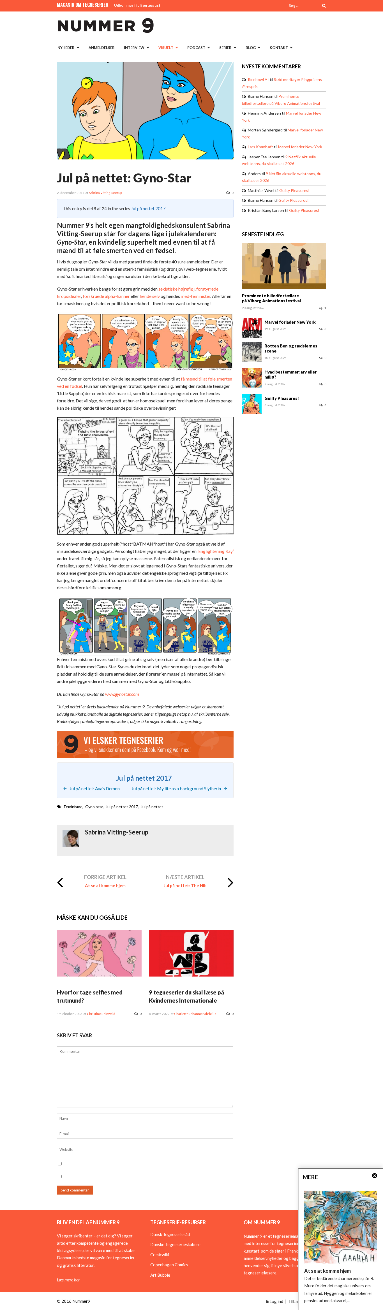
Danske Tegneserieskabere (175, 1244)
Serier (225, 47)
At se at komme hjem (105, 885)
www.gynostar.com (122, 694)
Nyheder (66, 47)
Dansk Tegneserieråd (170, 1234)
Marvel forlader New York (300, 146)
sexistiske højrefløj (176, 288)
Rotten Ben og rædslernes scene (290, 348)
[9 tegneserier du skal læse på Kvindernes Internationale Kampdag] (191, 974)
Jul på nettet (152, 806)
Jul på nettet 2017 (148, 208)
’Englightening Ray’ (215, 551)
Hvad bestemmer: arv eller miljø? (290, 374)
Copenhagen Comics (169, 1264)
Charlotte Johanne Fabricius (195, 1014)
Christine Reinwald (101, 1014)
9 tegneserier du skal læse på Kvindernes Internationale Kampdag (186, 1000)
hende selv (150, 296)
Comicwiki (159, 1254)
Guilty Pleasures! (294, 190)
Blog (251, 47)
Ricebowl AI (258, 79)
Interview (134, 47)
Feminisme (73, 806)
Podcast (196, 47)
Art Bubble (160, 1274)
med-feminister (195, 296)
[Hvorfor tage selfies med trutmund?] (99, 974)
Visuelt (165, 47)
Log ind (276, 1301)
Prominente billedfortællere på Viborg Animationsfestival (271, 298)
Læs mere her (68, 1279)
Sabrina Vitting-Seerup (105, 193)
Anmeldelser (102, 47)
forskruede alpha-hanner (106, 296)
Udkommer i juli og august (137, 5)
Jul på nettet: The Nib (185, 885)
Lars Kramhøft (260, 146)
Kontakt (279, 47)
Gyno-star (94, 806)
